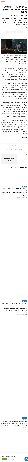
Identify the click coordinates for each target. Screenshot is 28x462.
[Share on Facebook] (21, 32)
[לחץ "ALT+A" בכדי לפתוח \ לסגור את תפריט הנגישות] (26, 459)
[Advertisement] (14, 444)
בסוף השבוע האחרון (22, 67)
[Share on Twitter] (18, 32)
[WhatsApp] (14, 32)
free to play (9, 149)
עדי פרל (13, 157)
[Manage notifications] (25, 459)
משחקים (21, 149)
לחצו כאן (16, 94)
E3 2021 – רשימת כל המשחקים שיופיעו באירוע (14, 420)
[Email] (7, 32)
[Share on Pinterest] (10, 32)
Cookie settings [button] (11, 458)
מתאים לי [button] (4, 458)
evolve (15, 149)
